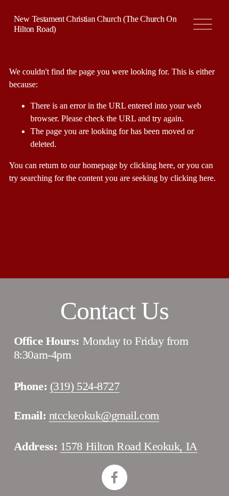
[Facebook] (114, 477)
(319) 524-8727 (85, 386)
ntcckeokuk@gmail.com (104, 415)
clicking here (151, 165)
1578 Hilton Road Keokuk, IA (129, 446)
